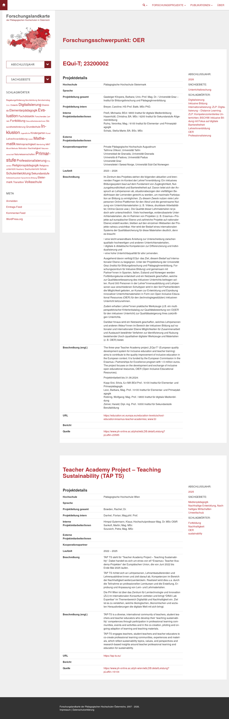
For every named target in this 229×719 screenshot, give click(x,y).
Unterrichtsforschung (199, 89)
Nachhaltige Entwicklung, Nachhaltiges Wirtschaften (206, 507)
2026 (191, 79)
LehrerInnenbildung (199, 128)
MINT (48, 144)
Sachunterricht (32, 169)
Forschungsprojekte (168, 5)
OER (191, 132)
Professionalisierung (199, 135)
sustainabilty (195, 533)
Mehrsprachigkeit (26, 144)
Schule (43, 169)
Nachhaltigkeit (196, 526)
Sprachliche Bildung (29, 177)
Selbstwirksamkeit (13, 177)
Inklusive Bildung (197, 103)
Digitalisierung (196, 99)
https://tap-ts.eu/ (112, 655)
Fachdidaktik (26, 116)
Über (220, 5)
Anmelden (12, 201)
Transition (18, 182)
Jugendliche (25, 133)
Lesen (30, 139)
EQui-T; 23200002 (86, 63)
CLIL (8, 105)
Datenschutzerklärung (83, 709)
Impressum (65, 709)
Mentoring (40, 144)
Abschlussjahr (22, 64)
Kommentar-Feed (15, 213)
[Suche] (145, 5)
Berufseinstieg (44, 100)
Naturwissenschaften (24, 154)
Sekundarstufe (40, 173)
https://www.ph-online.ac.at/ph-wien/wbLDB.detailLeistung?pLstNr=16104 (136, 669)
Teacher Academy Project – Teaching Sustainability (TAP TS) (112, 472)
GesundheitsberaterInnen (35, 121)
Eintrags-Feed (14, 207)
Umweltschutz (196, 512)
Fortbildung (194, 523)
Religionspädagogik (25, 165)
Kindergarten (38, 133)
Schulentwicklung (18, 173)
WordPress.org (14, 219)
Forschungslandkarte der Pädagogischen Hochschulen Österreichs (93, 706)
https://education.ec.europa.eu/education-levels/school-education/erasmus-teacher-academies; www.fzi (134, 417)
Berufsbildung (31, 100)
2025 (191, 491)
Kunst (48, 133)
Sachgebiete (21, 79)
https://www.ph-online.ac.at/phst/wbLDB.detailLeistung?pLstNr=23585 (134, 433)
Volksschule (33, 181)
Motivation (23, 148)
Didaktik (14, 105)
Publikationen (200, 5)
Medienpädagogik (198, 502)
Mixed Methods (12, 148)
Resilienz (20, 169)
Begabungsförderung (15, 100)
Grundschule (33, 126)
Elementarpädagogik (23, 110)
